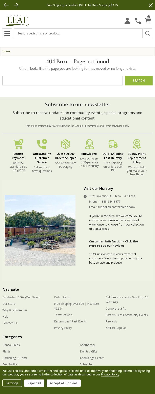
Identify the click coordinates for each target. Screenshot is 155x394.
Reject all (34, 383)
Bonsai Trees (11, 345)
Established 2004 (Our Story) (21, 297)
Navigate (10, 289)
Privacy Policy (91, 126)
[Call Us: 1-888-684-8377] (137, 20)
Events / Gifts (88, 351)
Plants (6, 351)
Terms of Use (63, 315)
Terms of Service (113, 126)
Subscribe (86, 364)
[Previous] (6, 5)
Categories (12, 336)
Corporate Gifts (116, 308)
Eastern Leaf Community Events (127, 315)
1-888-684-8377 (109, 201)
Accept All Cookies (64, 383)
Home (6, 51)
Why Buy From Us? (14, 310)
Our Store (8, 304)
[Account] (127, 20)
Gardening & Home (15, 358)
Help (5, 316)
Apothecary (87, 345)
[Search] (147, 33)
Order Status (62, 297)
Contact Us (9, 323)
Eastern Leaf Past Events (70, 321)
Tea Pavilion (10, 364)
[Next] (16, 5)
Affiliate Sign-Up (116, 328)
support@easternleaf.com (116, 207)
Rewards (111, 321)
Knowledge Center (92, 358)
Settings (12, 383)
